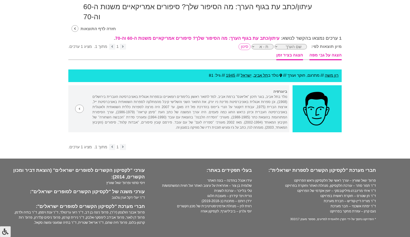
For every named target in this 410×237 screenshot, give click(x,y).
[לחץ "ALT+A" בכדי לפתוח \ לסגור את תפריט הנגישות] (5, 231)
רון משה (331, 75)
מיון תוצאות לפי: (326, 46)
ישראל (246, 75)
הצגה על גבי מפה (325, 55)
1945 (230, 75)
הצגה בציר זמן (289, 55)
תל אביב (261, 75)
